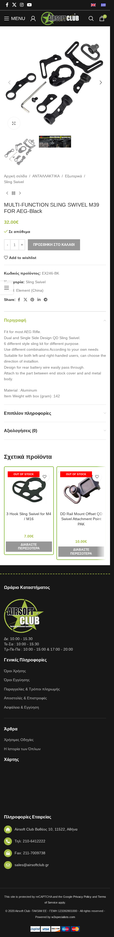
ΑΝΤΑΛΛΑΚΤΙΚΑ (46, 176)
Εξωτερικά (73, 176)
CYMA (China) (29, 526)
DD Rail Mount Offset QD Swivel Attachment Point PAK (81, 519)
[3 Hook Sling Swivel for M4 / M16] (29, 489)
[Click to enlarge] (14, 123)
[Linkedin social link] (39, 299)
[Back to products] (13, 193)
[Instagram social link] (21, 5)
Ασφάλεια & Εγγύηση (21, 707)
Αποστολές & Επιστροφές (25, 698)
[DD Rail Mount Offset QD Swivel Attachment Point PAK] (81, 489)
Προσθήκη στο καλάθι (54, 245)
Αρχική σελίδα (15, 176)
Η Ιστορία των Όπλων (22, 749)
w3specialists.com (63, 917)
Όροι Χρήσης (15, 671)
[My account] (33, 18)
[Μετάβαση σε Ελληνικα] (102, 5)
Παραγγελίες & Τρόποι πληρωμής (32, 689)
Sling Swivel (14, 182)
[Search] (91, 18)
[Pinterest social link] (32, 299)
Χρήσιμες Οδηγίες (19, 740)
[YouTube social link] (29, 5)
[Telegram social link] (45, 299)
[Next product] (20, 193)
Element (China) (29, 290)
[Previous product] (7, 193)
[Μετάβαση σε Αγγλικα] (93, 5)
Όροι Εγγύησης (17, 680)
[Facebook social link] (7, 5)
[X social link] (14, 5)
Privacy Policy (82, 896)
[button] (9, 82)
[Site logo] (60, 18)
